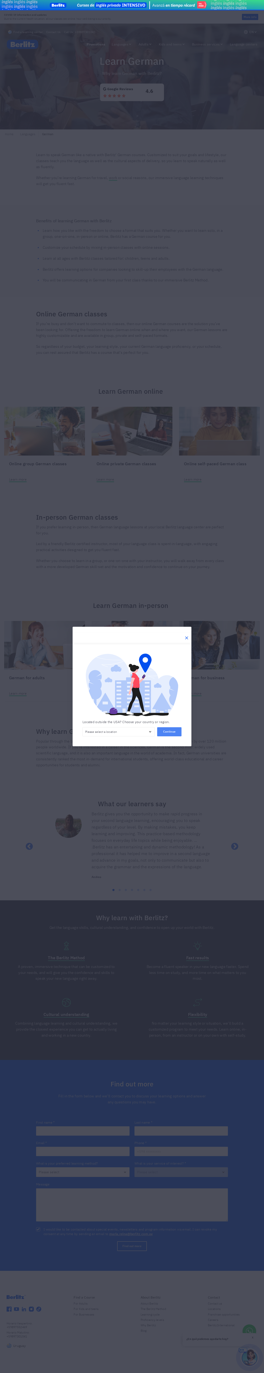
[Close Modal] (186, 638)
